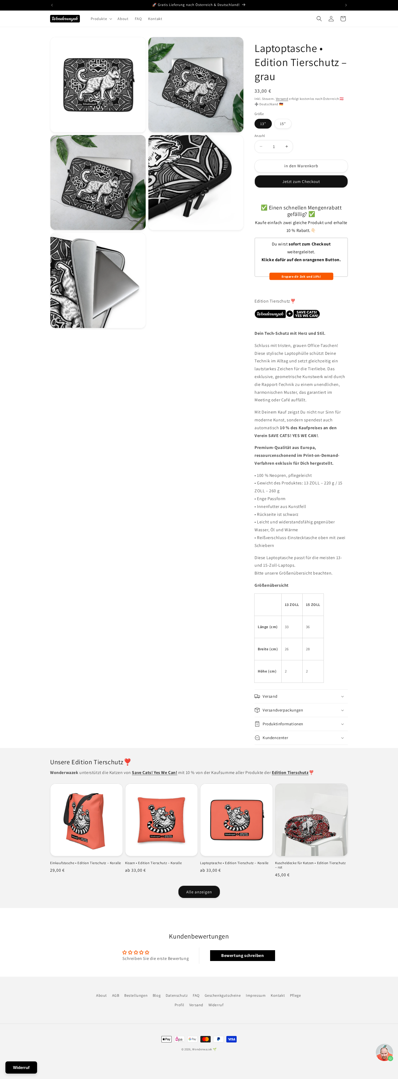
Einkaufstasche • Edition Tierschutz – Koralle (85, 863)
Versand (282, 99)
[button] (101, 18)
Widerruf (216, 1004)
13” (263, 123)
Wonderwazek (202, 1049)
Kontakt (278, 995)
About (101, 995)
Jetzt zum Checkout (301, 181)
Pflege (295, 995)
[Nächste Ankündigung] (346, 5)
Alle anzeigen (199, 891)
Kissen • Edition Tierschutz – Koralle (153, 863)
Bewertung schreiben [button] (242, 955)
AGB (115, 995)
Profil (179, 1004)
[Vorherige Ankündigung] (52, 5)
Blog (157, 995)
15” (283, 123)
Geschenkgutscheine (223, 995)
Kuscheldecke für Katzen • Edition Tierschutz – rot (310, 865)
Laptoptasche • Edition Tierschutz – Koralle (234, 863)
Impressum (256, 995)
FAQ (196, 995)
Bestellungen (136, 995)
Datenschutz (177, 995)
